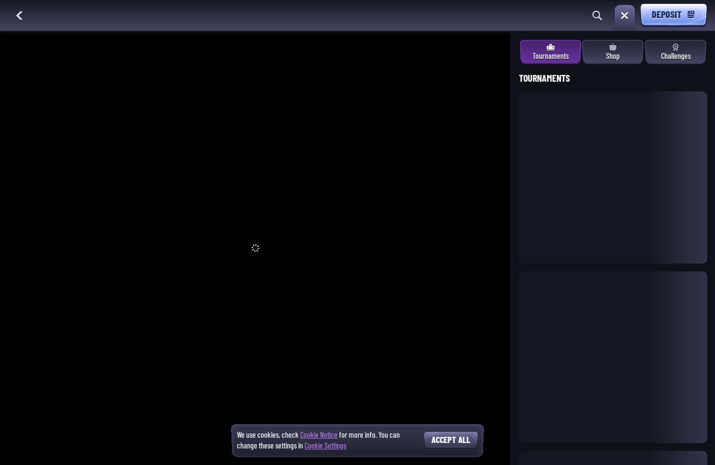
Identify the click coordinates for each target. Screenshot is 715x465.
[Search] (597, 15)
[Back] (19, 15)
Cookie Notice (319, 435)
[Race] (624, 15)
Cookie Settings (325, 446)
